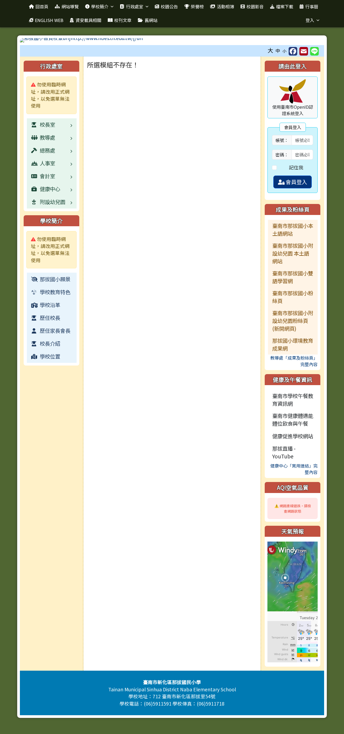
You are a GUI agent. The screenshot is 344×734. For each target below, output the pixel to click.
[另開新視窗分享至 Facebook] (293, 51)
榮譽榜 (197, 6)
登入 (310, 20)
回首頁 (41, 6)
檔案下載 (284, 6)
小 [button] (284, 51)
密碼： (281, 154)
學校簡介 (99, 6)
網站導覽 (70, 6)
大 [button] (270, 50)
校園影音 (255, 6)
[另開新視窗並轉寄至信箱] (303, 51)
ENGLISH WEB (49, 20)
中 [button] (277, 50)
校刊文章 (122, 20)
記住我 (296, 167)
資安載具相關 (88, 20)
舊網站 (151, 20)
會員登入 (296, 182)
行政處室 (134, 6)
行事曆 (311, 6)
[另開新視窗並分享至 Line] (314, 51)
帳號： (281, 140)
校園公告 (169, 6)
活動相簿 (225, 6)
